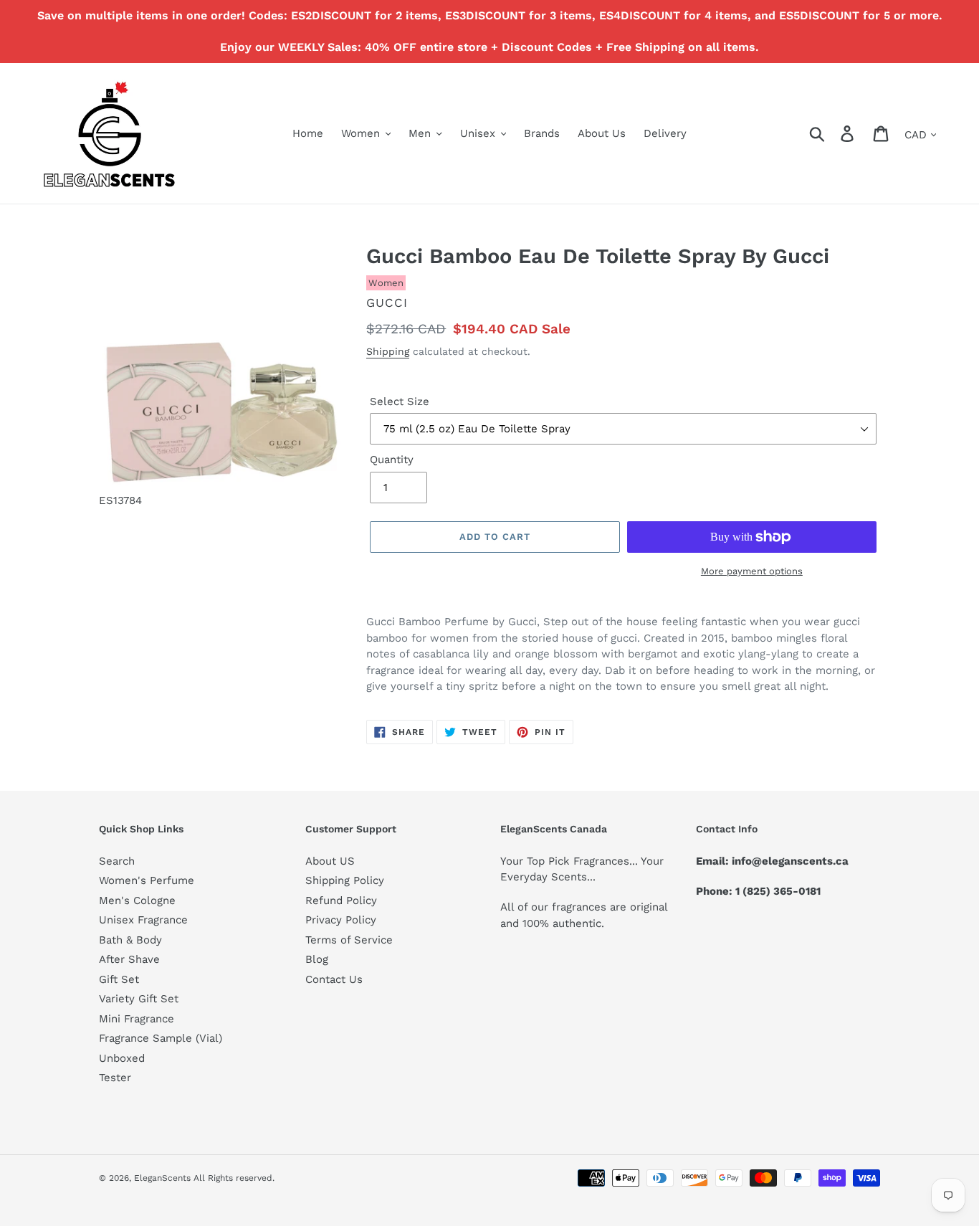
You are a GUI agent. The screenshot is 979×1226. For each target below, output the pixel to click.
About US (330, 861)
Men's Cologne (137, 900)
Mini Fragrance (136, 1018)
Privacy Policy (340, 919)
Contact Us (334, 979)
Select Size (399, 401)
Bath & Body (130, 939)
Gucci (387, 302)
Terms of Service (349, 939)
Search (117, 861)
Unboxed (122, 1058)
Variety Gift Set (138, 998)
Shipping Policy (344, 880)
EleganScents (162, 1178)
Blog (316, 959)
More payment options (752, 571)
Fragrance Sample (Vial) (160, 1038)
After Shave (129, 959)
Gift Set (119, 979)
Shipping (387, 351)
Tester (115, 1077)
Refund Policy (341, 900)
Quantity (392, 459)
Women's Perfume (146, 880)
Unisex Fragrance (143, 919)
